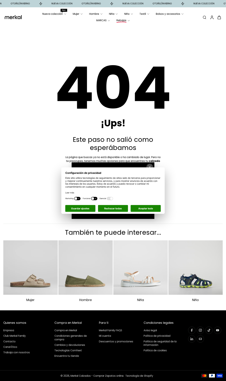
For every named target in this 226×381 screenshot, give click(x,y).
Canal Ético (10, 347)
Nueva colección (52, 14)
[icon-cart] (219, 17)
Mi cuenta (105, 336)
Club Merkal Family (14, 336)
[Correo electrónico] (200, 339)
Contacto (9, 341)
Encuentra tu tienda (66, 356)
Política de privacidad (157, 336)
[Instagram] (200, 330)
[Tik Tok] (209, 330)
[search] (204, 17)
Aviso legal (150, 330)
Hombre (94, 14)
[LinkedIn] (191, 339)
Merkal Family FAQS (110, 330)
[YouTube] (217, 330)
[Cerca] (149, 167)
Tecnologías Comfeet (68, 350)
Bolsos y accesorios (168, 14)
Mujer (76, 14)
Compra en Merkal (65, 330)
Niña (111, 14)
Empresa (8, 330)
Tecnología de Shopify (139, 376)
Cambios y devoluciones (69, 345)
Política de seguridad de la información (160, 343)
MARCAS (101, 20)
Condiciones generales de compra (70, 337)
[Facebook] (191, 330)
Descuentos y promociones (116, 341)
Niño (127, 14)
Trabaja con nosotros (16, 352)
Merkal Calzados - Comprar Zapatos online (97, 376)
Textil (142, 14)
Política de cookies (155, 350)
